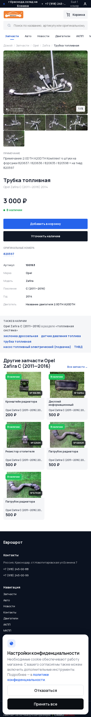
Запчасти (12, 36)
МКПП (7, 630)
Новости (43, 36)
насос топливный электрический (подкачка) (37, 347)
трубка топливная (17, 341)
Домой (7, 45)
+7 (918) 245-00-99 (16, 575)
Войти (85, 4)
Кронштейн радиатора (21, 401)
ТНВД (78, 347)
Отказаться (45, 690)
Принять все (45, 704)
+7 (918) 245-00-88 (55, 4)
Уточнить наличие (45, 236)
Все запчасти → (77, 367)
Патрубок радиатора (63, 451)
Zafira (46, 45)
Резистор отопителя (20, 451)
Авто (28, 36)
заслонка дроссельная (20, 336)
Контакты (9, 612)
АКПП (80, 36)
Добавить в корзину (45, 224)
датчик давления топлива (61, 336)
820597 (8, 254)
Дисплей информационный (61, 403)
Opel (36, 45)
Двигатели (62, 36)
